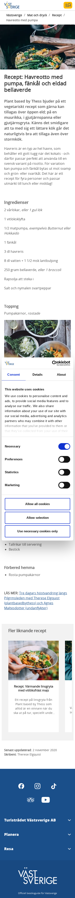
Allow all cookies (37, 504)
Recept (57, 15)
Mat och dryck (37, 15)
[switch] (64, 459)
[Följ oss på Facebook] (21, 786)
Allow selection (37, 517)
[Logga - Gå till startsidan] (18, 5)
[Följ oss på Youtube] (45, 800)
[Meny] (68, 5)
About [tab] (61, 374)
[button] (37, 44)
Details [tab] (37, 374)
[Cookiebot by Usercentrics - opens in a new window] (53, 363)
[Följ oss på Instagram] (37, 786)
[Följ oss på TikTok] (54, 786)
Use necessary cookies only (37, 531)
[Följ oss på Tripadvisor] (30, 800)
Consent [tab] (13, 374)
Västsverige (14, 15)
